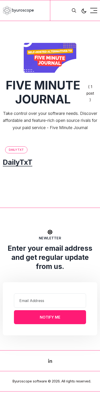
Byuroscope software (29, 381)
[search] (74, 10)
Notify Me (50, 317)
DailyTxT (16, 149)
